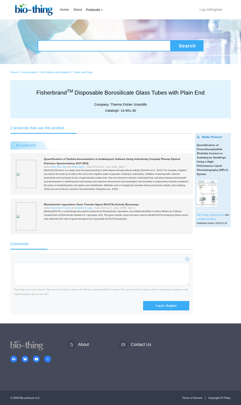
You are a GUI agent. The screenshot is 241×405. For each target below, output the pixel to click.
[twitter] (47, 359)
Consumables (29, 72)
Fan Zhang (202, 215)
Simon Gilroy (77, 167)
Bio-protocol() (26, 145)
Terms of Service (192, 397)
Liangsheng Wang (206, 219)
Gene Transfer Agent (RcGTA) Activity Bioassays (91, 204)
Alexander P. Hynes (61, 208)
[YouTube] (36, 359)
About (77, 9)
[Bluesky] (25, 359)
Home (64, 9)
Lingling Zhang (216, 215)
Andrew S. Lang (84, 208)
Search (187, 45)
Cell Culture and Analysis (55, 72)
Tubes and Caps (83, 72)
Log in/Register (211, 9)
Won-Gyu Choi (58, 167)
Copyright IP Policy (219, 397)
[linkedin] (13, 359)
